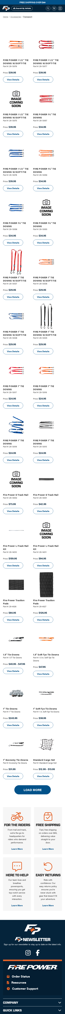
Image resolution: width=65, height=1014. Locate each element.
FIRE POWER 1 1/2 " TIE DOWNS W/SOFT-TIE (16, 61)
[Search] (48, 8)
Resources (18, 982)
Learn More (17, 848)
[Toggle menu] (60, 8)
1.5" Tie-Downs (11, 654)
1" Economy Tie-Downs (15, 759)
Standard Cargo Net (44, 759)
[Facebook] (38, 954)
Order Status (20, 976)
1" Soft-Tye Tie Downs (45, 708)
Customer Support (24, 988)
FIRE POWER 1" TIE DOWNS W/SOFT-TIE (14, 279)
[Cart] (54, 8)
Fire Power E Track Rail (15, 494)
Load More (33, 790)
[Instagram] (28, 954)
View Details (13, 79)
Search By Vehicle (23, 8)
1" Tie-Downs (10, 708)
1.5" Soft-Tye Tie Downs (46, 654)
